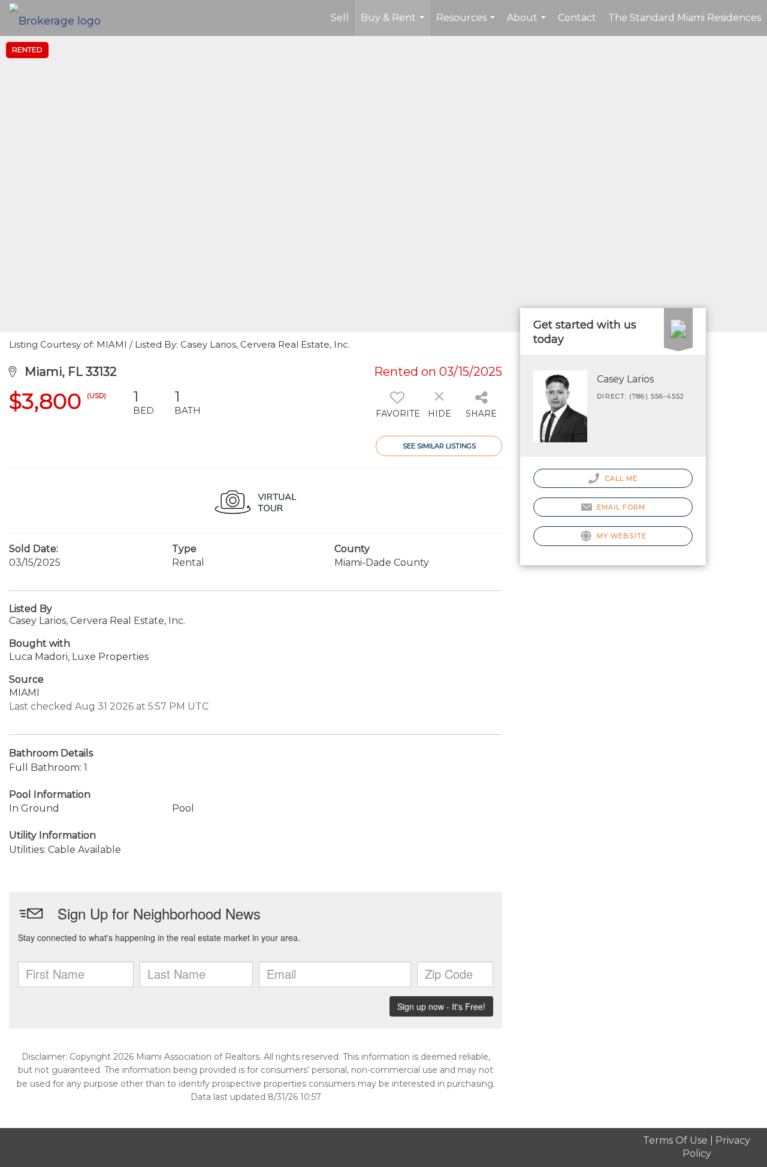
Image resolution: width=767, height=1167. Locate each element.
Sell (340, 17)
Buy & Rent (394, 24)
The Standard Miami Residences (684, 17)
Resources (467, 24)
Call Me (620, 478)
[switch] (397, 408)
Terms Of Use (675, 1140)
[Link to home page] (61, 18)
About (528, 24)
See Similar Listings (439, 446)
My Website (620, 536)
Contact (577, 17)
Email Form (619, 507)
